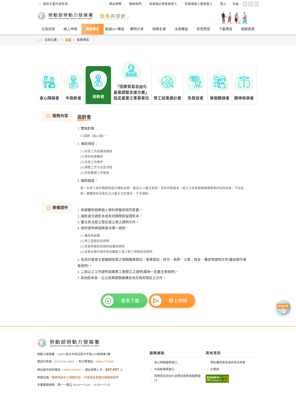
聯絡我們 (135, 4)
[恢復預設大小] (250, 4)
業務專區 (92, 29)
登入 (223, 4)
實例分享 (137, 29)
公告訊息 (48, 29)
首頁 (68, 40)
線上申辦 (70, 29)
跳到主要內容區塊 (55, 4)
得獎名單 (159, 29)
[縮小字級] (244, 4)
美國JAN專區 (114, 29)
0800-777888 (105, 361)
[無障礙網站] (217, 376)
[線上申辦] (283, 307)
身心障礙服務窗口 (165, 362)
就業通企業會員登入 (163, 4)
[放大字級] (256, 4)
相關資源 (248, 29)
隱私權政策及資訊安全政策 (227, 362)
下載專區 (225, 29)
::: (40, 4)
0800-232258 (72, 370)
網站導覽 (115, 4)
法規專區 (181, 29)
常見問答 (203, 29)
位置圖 (214, 369)
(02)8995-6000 (64, 361)
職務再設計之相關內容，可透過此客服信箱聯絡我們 (85, 377)
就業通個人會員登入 (198, 4)
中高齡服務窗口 (164, 369)
